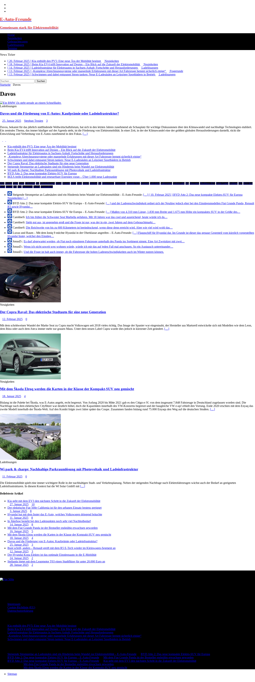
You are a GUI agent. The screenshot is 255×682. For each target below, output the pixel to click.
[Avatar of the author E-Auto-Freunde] (7, 579)
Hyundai (66, 183)
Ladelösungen (15, 44)
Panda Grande (222, 183)
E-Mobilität (30, 183)
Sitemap (12, 673)
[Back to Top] (1, 680)
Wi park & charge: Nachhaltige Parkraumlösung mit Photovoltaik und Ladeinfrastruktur (59, 170)
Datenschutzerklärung (20, 610)
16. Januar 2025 (19, 531)
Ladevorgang (166, 183)
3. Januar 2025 (18, 511)
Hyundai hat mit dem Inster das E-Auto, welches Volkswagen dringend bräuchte (54, 514)
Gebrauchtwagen (17, 41)
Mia (187, 183)
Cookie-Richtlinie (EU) (21, 607)
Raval (2, 186)
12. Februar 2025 (12, 319)
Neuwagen (194, 183)
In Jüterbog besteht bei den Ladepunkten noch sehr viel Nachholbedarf (49, 521)
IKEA (73, 183)
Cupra (21, 183)
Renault (9, 186)
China (15, 183)
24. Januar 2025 (19, 558)
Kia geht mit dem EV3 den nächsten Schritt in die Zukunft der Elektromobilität (53, 501)
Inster (79, 183)
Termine (12, 48)
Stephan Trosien (33, 120)
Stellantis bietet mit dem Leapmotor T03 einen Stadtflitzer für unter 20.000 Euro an (56, 561)
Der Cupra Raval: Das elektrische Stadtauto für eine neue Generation (48, 163)
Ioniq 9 (86, 183)
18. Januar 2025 (11, 396)
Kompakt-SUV (133, 183)
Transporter (27, 186)
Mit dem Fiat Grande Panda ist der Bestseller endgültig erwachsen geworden (52, 527)
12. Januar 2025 (19, 551)
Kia (99, 183)
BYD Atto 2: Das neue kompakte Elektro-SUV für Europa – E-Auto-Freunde (53, 657)
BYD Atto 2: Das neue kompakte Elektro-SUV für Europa (42, 173)
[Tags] (4, 140)
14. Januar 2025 (19, 524)
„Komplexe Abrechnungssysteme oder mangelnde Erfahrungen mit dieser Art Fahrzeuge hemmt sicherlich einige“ (74, 156)
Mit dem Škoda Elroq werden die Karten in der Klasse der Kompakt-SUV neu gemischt (67, 389)
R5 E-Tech (248, 183)
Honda (59, 183)
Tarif (20, 186)
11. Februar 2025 (12, 476)
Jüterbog (93, 183)
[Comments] (7, 140)
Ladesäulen (155, 183)
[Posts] (1, 140)
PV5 (240, 183)
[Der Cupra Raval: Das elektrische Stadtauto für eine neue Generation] (30, 301)
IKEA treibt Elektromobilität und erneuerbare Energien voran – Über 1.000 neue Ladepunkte (62, 176)
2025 (2, 183)
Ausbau (8, 183)
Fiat (37, 183)
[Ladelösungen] (30, 102)
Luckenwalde (179, 183)
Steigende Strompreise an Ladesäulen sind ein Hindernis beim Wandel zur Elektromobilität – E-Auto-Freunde (71, 654)
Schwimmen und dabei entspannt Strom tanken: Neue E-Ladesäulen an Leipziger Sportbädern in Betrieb (69, 160)
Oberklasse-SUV (207, 183)
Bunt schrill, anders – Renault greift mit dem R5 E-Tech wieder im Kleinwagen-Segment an (61, 548)
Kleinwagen (120, 183)
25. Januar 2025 (11, 120)
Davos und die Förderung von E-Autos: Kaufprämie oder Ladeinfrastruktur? (59, 113)
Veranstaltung (47, 186)
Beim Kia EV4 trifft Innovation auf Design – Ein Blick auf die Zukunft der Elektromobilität (61, 149)
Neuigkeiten (14, 38)
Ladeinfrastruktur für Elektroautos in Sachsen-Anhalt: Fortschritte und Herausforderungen (60, 153)
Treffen (36, 186)
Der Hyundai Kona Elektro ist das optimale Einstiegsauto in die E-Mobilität (51, 554)
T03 (15, 186)
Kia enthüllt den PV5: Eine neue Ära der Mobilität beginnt (41, 146)
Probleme (233, 183)
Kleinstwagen (108, 183)
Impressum (13, 604)
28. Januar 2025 (19, 564)
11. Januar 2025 (19, 517)
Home (11, 34)
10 (33, 504)
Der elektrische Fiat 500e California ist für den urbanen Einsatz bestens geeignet (54, 507)
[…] (85, 133)
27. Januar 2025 (19, 504)
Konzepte (145, 183)
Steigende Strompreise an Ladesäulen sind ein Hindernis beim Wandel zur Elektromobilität (60, 166)
